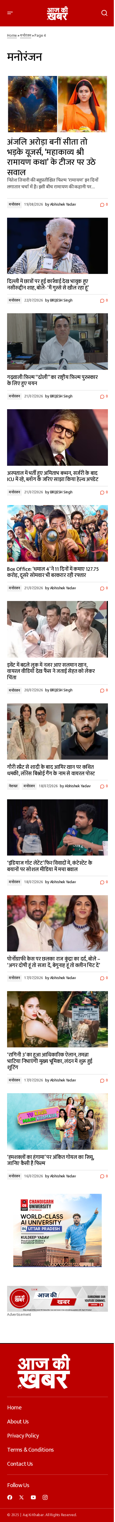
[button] (10, 13)
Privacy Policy (23, 1435)
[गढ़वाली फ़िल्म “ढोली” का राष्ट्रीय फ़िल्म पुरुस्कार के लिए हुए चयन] (57, 341)
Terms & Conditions (30, 1449)
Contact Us (20, 1463)
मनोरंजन (25, 35)
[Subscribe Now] (57, 1299)
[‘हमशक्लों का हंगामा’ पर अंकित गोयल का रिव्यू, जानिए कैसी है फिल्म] (57, 1121)
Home (12, 35)
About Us (18, 1421)
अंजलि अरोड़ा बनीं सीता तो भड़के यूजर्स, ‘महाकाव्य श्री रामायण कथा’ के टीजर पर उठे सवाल (51, 157)
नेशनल (13, 786)
